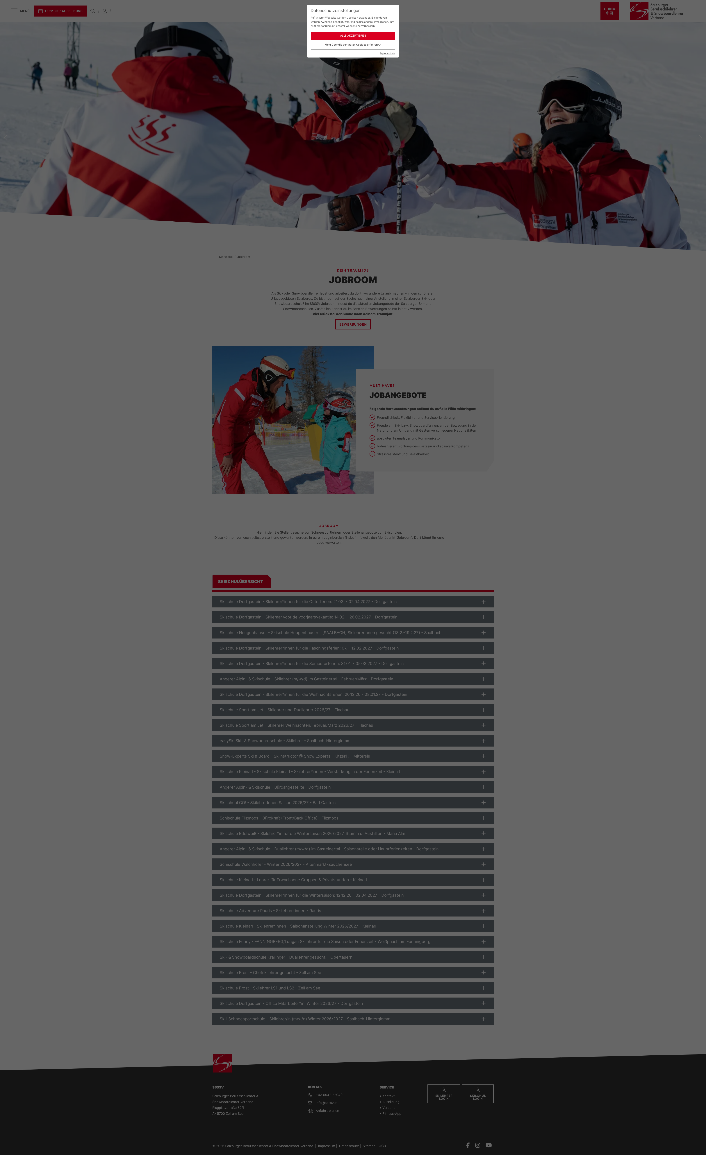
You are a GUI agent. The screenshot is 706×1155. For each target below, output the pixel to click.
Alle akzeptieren (353, 35)
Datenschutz (387, 53)
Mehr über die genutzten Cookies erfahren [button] (351, 44)
